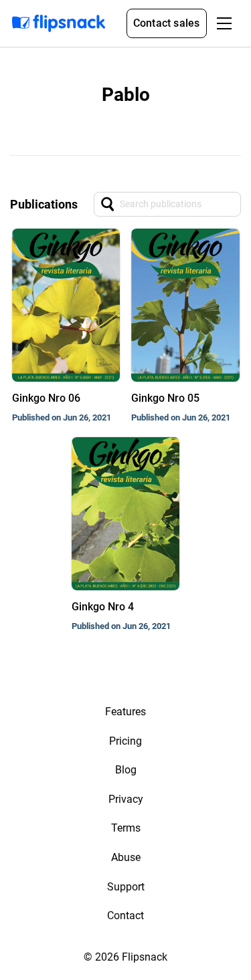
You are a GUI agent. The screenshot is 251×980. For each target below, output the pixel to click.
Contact (125, 915)
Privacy (125, 799)
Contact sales (166, 23)
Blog (126, 769)
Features (125, 711)
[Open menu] (224, 23)
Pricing (125, 741)
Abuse (126, 857)
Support (126, 886)
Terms (126, 828)
